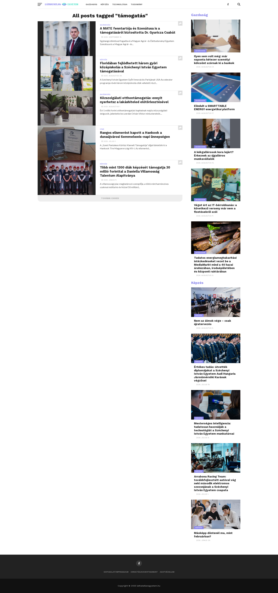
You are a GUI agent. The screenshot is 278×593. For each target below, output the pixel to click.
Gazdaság (91, 4)
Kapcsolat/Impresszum (116, 572)
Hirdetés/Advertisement (144, 572)
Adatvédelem (167, 572)
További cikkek (110, 198)
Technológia (119, 4)
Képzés (105, 4)
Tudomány (136, 4)
